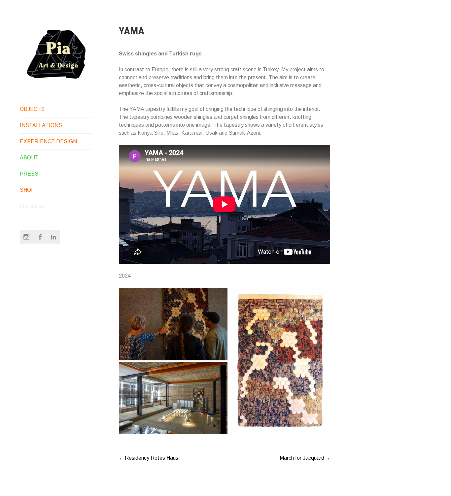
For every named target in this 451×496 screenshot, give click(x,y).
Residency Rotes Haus (151, 458)
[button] (173, 324)
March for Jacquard (302, 458)
